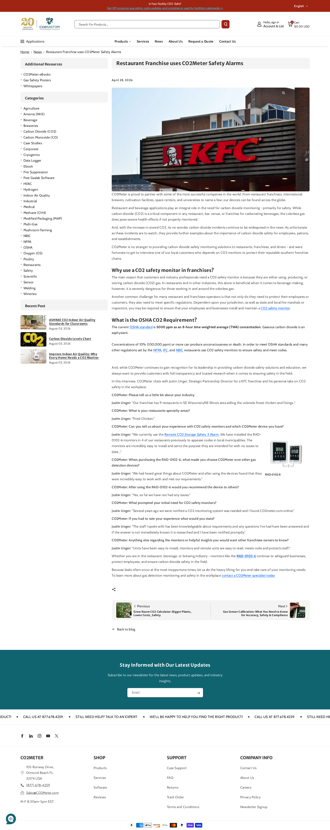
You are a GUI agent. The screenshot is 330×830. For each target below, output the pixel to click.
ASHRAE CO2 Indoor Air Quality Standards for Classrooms (72, 322)
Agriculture (31, 108)
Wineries (29, 294)
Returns (172, 787)
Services (100, 778)
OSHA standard (141, 327)
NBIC (27, 236)
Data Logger (32, 160)
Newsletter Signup (253, 807)
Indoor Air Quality (36, 195)
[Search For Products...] (226, 24)
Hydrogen (30, 189)
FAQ (170, 778)
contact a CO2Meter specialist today (248, 575)
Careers (245, 787)
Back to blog (126, 629)
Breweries (30, 126)
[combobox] (147, 24)
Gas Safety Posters (37, 80)
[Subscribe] (198, 693)
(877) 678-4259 (38, 785)
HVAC (27, 184)
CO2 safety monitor (275, 308)
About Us (247, 778)
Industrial (30, 201)
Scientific (30, 276)
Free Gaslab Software (39, 178)
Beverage (30, 120)
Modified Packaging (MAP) (42, 218)
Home (24, 52)
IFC (165, 350)
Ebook (28, 166)
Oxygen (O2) (33, 253)
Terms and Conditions (183, 807)
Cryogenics (31, 155)
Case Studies (32, 143)
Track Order (175, 797)
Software (100, 787)
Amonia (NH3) (34, 114)
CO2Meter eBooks (37, 74)
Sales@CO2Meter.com (42, 793)
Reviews (100, 797)
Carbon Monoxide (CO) (40, 137)
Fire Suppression (35, 172)
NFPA (27, 242)
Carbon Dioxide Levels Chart (70, 339)
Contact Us (248, 768)
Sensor (28, 282)
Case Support (177, 768)
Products (121, 41)
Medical (29, 207)
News (38, 52)
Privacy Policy (250, 797)
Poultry (28, 259)
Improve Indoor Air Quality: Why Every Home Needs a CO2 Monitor (74, 356)
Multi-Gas (30, 224)
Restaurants (32, 265)
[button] (299, 24)
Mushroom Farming (37, 230)
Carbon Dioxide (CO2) (40, 131)
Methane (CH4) (34, 213)
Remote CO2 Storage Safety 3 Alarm (191, 434)
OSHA (28, 247)
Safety (28, 270)
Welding (29, 288)
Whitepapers (32, 86)
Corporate (31, 149)
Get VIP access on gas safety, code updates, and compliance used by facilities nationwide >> (165, 8)
